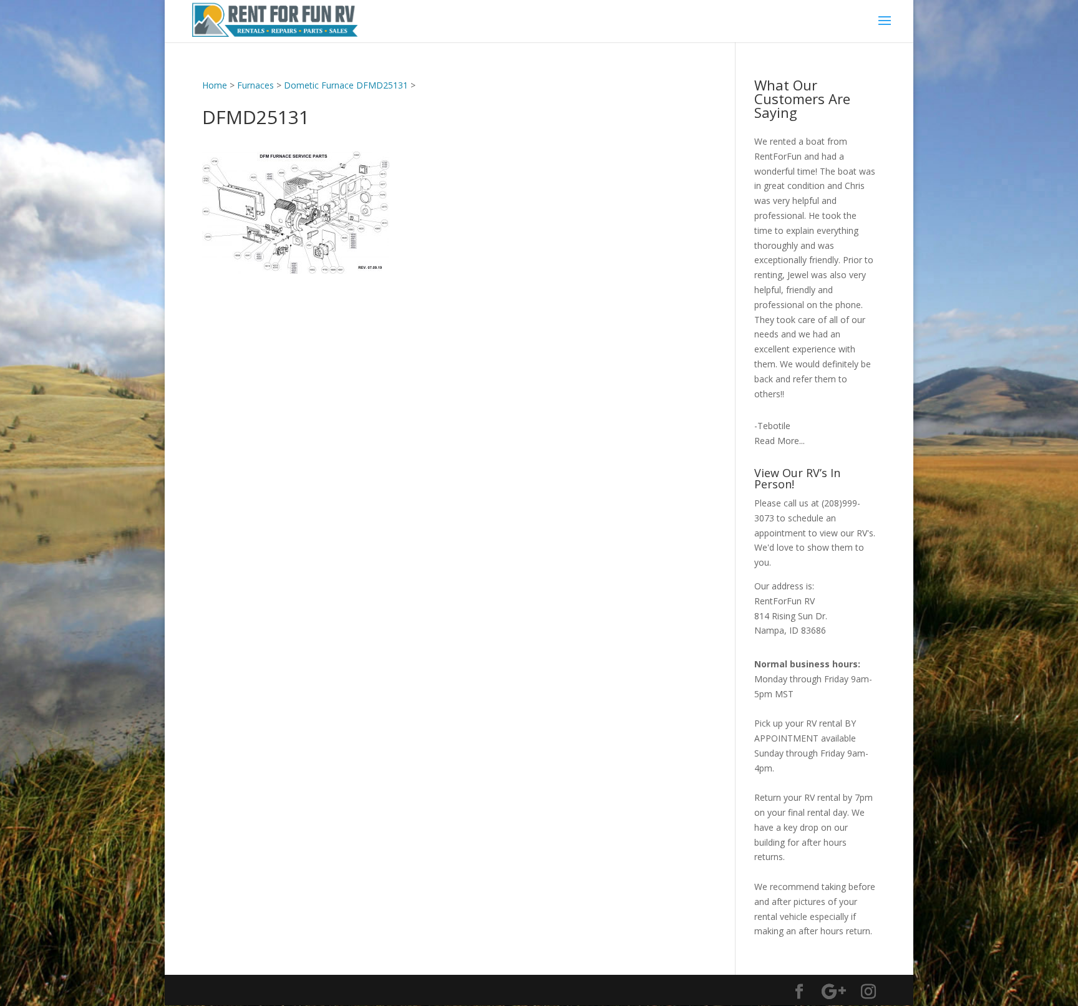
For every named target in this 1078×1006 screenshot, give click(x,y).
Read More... (779, 441)
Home (214, 85)
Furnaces (255, 85)
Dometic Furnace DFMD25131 (346, 85)
